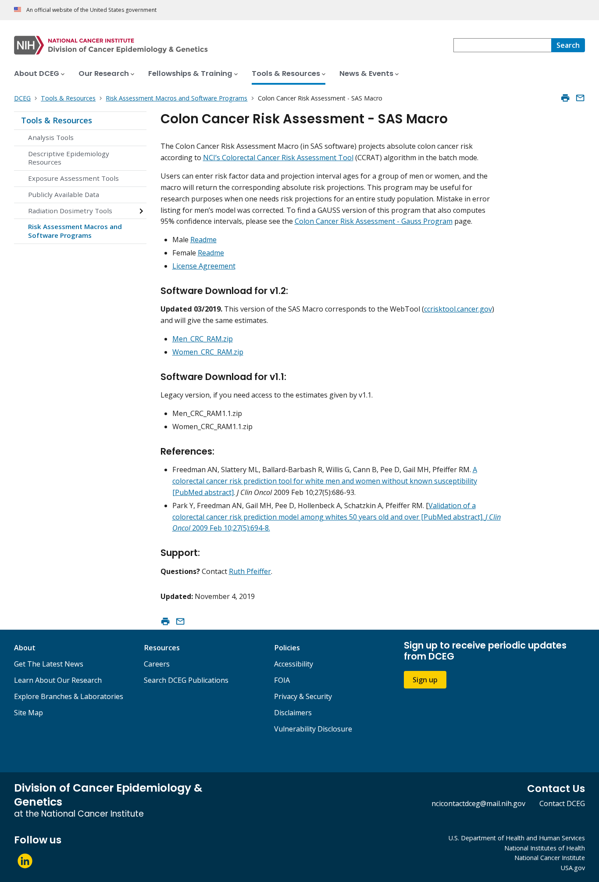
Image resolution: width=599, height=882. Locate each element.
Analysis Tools (51, 137)
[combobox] (502, 45)
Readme (203, 239)
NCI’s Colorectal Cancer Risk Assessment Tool (278, 157)
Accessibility (293, 664)
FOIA (282, 680)
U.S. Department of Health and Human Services (517, 838)
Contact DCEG (562, 803)
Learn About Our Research (58, 680)
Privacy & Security (303, 696)
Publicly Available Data (63, 194)
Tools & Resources (56, 120)
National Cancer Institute (549, 857)
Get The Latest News (48, 664)
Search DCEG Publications (186, 680)
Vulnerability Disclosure (313, 729)
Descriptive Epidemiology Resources (68, 158)
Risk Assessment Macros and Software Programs (75, 231)
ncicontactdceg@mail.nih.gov (478, 803)
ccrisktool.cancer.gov (458, 309)
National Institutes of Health (544, 848)
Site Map (28, 712)
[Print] (565, 98)
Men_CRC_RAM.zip (202, 339)
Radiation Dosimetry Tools (70, 210)
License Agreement (203, 266)
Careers (157, 664)
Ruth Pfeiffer (250, 571)
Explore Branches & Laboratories (68, 696)
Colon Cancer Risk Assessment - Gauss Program (374, 221)
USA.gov (573, 868)
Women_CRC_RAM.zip (207, 352)
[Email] (580, 98)
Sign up (425, 680)
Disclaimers (293, 712)
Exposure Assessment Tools (73, 178)
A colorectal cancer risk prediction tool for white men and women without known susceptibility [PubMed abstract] (324, 481)
